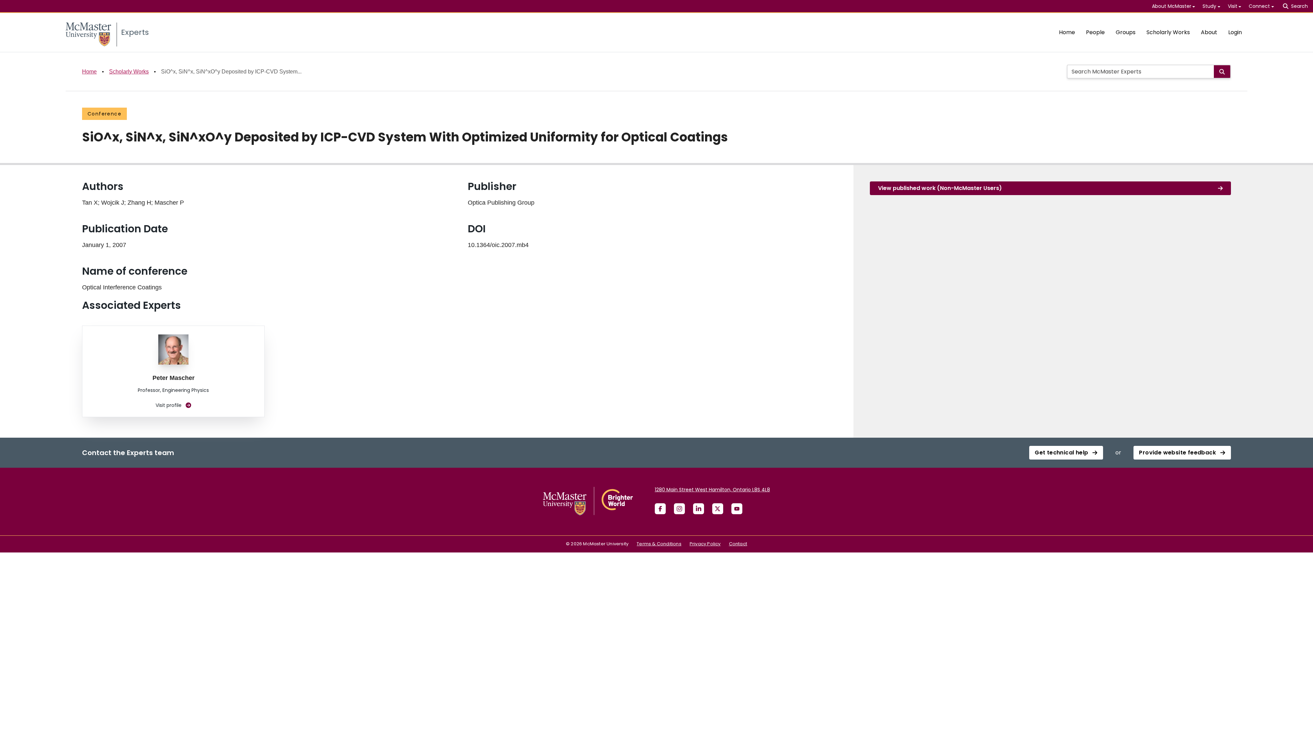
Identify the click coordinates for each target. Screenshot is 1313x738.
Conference (104, 113)
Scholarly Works (1168, 32)
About (1209, 32)
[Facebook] (660, 508)
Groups (1126, 32)
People (1095, 32)
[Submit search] (1222, 71)
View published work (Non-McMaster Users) (940, 188)
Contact (738, 544)
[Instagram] (679, 508)
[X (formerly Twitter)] (717, 508)
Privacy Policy (705, 544)
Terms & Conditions (659, 544)
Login (1235, 32)
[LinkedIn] (698, 508)
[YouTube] (736, 508)
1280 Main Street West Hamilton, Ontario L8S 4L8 (712, 489)
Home (1067, 32)
